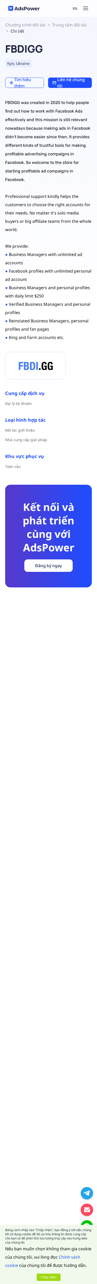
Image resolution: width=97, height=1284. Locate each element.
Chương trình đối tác (25, 25)
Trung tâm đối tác (69, 25)
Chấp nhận (48, 1277)
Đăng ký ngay (48, 565)
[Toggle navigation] (85, 8)
